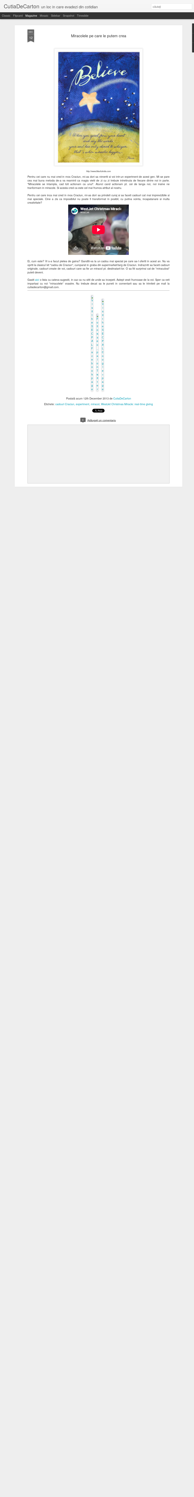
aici (37, 280)
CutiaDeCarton (122, 398)
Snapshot (68, 15)
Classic (6, 15)
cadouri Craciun (64, 404)
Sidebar (55, 15)
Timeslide (82, 15)
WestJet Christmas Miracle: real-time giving (127, 404)
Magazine (31, 15)
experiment (82, 404)
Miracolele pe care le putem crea (98, 35)
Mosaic (44, 15)
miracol (95, 404)
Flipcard (18, 15)
